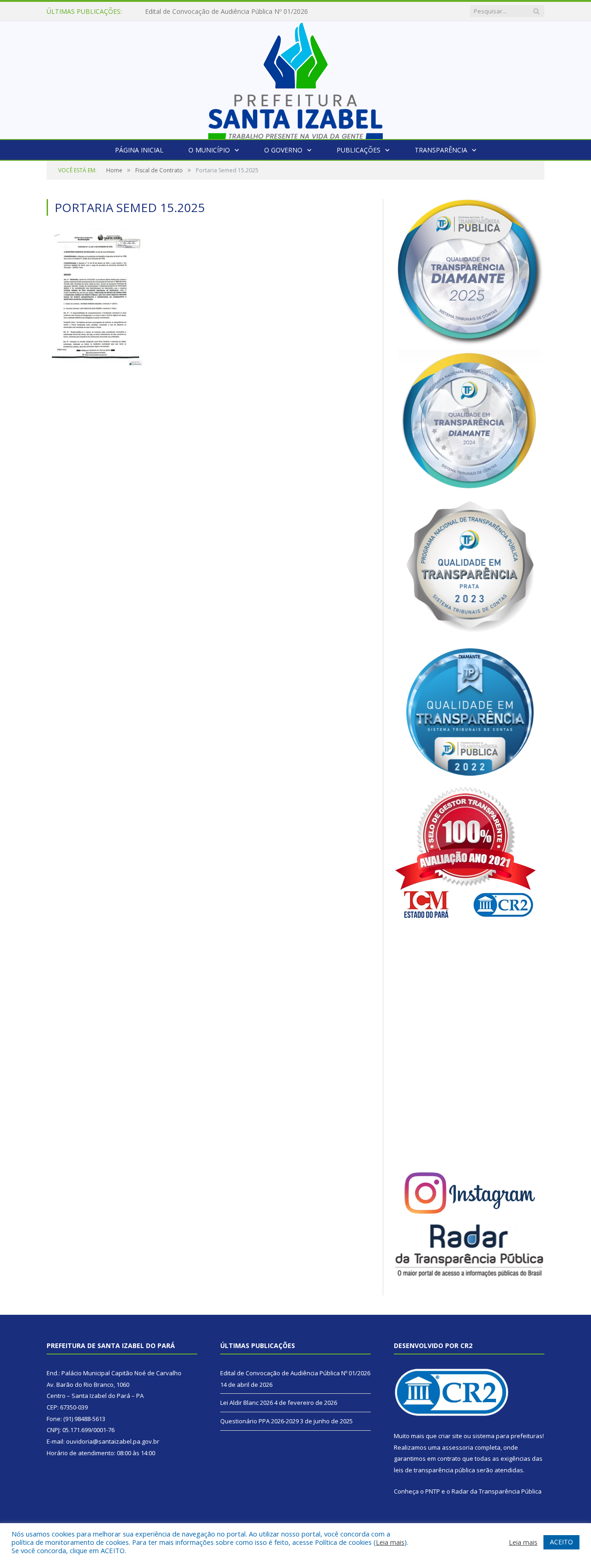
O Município (209, 150)
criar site (450, 1436)
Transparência (441, 150)
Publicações (358, 150)
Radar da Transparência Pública (497, 1491)
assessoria (457, 1447)
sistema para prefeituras (507, 1436)
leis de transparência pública (434, 1470)
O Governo (283, 150)
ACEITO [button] (561, 1541)
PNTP (432, 1491)
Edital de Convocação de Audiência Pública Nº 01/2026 (295, 1373)
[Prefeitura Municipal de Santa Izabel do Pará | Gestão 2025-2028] (295, 78)
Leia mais (390, 1542)
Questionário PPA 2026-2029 (259, 1421)
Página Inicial (139, 150)
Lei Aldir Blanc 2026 (174, 11)
